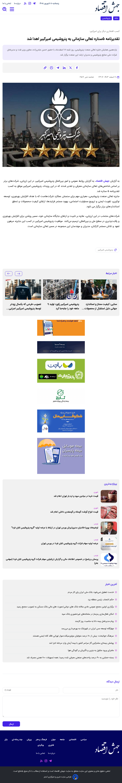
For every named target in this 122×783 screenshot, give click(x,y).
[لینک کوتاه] (45, 67)
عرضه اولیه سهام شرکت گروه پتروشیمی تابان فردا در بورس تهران (69, 543)
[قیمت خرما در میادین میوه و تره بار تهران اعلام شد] (109, 496)
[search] (4, 9)
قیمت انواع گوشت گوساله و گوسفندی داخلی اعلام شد (74, 512)
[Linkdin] (64, 67)
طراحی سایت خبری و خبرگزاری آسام (57, 777)
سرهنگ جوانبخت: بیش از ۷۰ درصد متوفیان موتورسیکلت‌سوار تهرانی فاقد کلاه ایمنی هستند (73, 636)
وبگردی (40, 745)
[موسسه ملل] (61, 421)
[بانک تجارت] (61, 371)
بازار (6, 739)
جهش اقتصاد (102, 181)
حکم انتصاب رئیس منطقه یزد (101, 600)
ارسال (11, 724)
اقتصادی (73, 739)
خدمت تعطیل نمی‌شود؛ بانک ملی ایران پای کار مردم (91, 592)
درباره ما (17, 3)
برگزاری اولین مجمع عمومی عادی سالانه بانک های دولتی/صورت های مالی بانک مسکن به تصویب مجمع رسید (65, 607)
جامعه (62, 739)
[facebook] (76, 67)
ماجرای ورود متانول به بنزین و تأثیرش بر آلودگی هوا (91, 650)
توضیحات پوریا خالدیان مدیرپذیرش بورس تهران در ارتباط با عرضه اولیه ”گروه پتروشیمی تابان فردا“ (54, 528)
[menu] (12, 9)
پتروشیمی (106, 18)
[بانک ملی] (61, 328)
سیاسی (84, 739)
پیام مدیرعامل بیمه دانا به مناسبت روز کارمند (94, 621)
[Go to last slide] (18, 273)
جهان (53, 739)
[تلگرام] (57, 67)
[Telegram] (34, 3)
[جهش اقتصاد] (107, 7)
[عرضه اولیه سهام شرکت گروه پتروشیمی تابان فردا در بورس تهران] (109, 543)
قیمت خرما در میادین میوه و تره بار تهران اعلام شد (76, 496)
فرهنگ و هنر (41, 739)
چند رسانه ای (17, 739)
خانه (116, 18)
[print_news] (51, 67)
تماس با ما (7, 3)
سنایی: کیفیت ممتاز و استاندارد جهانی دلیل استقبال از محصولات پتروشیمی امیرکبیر (100, 306)
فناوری (51, 745)
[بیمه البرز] (61, 396)
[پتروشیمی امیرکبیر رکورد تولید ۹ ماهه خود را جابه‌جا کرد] (61, 289)
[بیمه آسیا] (61, 347)
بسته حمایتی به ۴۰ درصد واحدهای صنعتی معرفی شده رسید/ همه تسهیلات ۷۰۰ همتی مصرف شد (70, 658)
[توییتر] (70, 67)
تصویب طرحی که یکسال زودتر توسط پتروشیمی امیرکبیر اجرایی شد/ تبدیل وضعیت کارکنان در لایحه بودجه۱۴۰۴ (23, 306)
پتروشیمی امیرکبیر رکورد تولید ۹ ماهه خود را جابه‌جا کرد (63, 306)
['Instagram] (29, 3)
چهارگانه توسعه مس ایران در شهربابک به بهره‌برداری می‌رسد (87, 629)
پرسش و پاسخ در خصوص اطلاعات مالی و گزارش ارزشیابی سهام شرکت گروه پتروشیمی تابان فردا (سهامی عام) (52, 561)
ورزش (29, 739)
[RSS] (25, 3)
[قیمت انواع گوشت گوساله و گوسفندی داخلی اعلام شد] (109, 512)
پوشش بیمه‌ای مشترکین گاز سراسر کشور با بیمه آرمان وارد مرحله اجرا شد (81, 643)
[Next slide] (8, 273)
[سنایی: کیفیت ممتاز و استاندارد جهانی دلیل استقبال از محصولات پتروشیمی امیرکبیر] (99, 289)
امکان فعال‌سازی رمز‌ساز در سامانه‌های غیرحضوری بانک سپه (88, 614)
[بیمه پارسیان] (61, 456)
